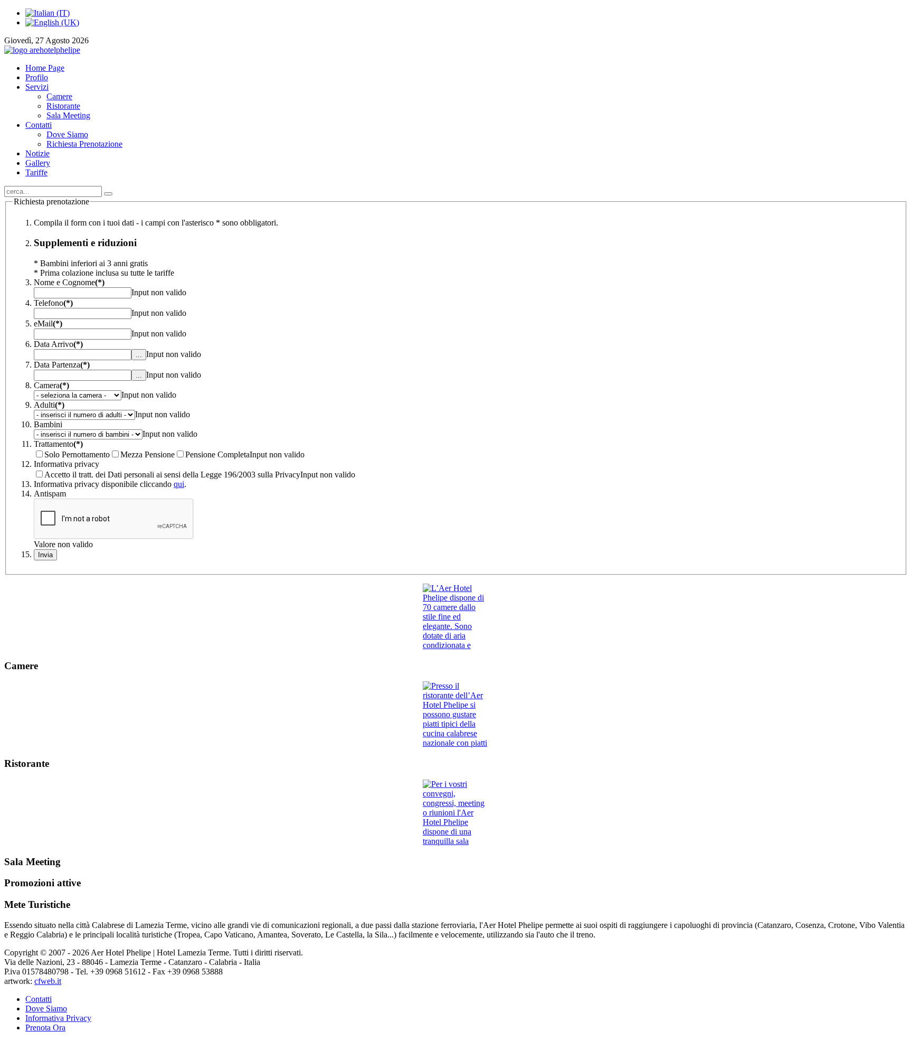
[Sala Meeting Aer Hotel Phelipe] (456, 813)
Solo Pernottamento (77, 454)
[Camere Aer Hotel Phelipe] (456, 617)
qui (179, 484)
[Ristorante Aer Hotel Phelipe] (456, 714)
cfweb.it (47, 981)
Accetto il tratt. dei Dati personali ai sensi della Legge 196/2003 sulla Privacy (172, 474)
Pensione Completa (217, 454)
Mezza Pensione (147, 454)
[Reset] (108, 193)
